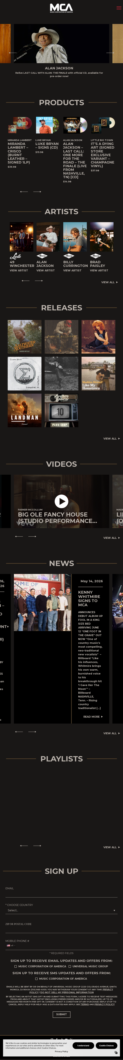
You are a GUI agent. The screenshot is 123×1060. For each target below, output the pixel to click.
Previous (11, 51)
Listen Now (21, 333)
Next (111, 51)
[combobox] (11, 942)
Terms (84, 1001)
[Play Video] (61, 498)
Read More (91, 713)
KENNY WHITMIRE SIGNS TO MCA (89, 595)
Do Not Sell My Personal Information (67, 989)
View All (108, 279)
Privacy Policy (104, 1001)
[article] (61, 498)
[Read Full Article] (42, 599)
